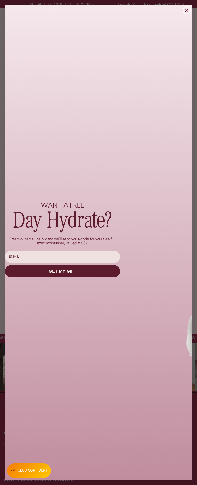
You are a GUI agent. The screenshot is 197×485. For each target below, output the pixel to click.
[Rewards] (29, 470)
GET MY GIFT (62, 271)
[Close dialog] (186, 10)
